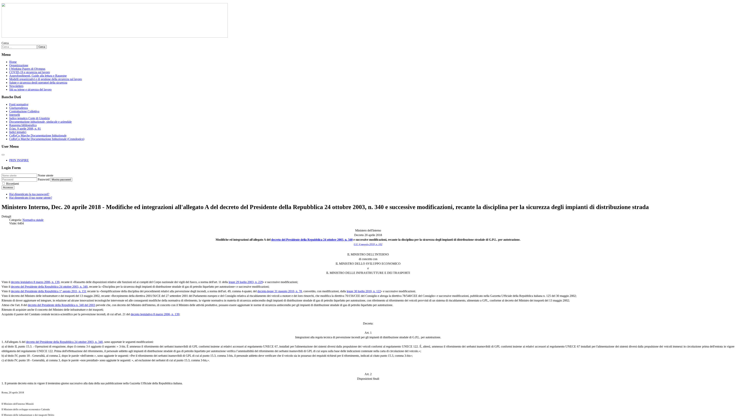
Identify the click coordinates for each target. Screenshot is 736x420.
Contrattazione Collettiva (24, 111)
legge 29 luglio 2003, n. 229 (246, 282)
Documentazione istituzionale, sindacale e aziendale (40, 121)
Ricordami (12, 183)
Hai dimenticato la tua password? (29, 194)
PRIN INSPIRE (19, 160)
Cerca (5, 43)
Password (43, 179)
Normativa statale (33, 220)
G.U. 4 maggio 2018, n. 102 (368, 244)
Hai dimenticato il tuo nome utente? (30, 197)
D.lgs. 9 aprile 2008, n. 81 (25, 128)
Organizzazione (18, 65)
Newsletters (16, 86)
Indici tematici (17, 132)
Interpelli (14, 114)
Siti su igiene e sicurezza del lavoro (30, 89)
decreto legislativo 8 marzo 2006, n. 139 (35, 282)
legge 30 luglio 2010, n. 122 (364, 291)
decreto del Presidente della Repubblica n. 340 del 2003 (61, 305)
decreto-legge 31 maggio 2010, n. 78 (279, 291)
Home (13, 61)
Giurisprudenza (18, 108)
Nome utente (45, 175)
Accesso (8, 187)
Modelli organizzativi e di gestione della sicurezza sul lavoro (45, 79)
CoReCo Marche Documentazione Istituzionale (38, 135)
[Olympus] (115, 36)
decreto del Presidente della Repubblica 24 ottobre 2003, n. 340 (312, 239)
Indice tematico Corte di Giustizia (29, 118)
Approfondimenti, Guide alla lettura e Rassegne (38, 75)
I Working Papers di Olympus (27, 68)
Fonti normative (18, 104)
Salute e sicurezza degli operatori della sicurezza (38, 82)
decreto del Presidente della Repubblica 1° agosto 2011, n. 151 (48, 291)
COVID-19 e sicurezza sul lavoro (29, 72)
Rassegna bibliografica (23, 125)
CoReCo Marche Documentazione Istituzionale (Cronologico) (46, 139)
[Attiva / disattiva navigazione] (3, 154)
